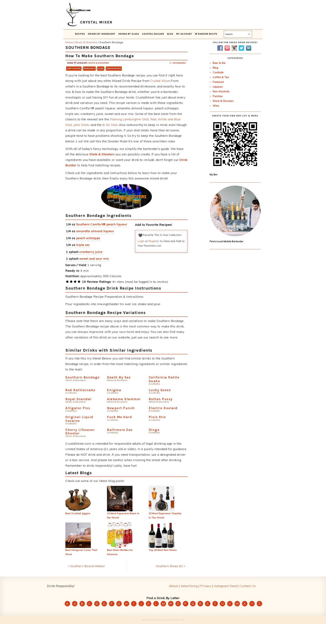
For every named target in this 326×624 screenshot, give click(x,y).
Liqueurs (218, 86)
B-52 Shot (110, 125)
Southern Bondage (82, 377)
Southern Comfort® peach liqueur (101, 224)
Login (141, 241)
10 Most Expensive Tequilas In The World (165, 515)
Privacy (205, 586)
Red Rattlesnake (80, 390)
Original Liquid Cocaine (79, 419)
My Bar (214, 174)
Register (154, 241)
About (173, 586)
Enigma (114, 390)
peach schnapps (88, 238)
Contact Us (248, 586)
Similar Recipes (114, 69)
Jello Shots (81, 125)
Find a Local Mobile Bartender (226, 241)
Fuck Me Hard (119, 417)
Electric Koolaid (163, 408)
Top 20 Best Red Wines (163, 550)
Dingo (154, 430)
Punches (218, 96)
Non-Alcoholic (221, 91)
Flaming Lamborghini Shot (129, 119)
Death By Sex (119, 377)
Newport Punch (121, 408)
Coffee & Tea (221, 77)
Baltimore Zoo (120, 430)
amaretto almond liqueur (95, 231)
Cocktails (218, 72)
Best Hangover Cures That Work (81, 552)
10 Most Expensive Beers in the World (123, 515)
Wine (216, 105)
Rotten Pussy (161, 399)
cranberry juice (91, 252)
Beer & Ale (219, 62)
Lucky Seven (160, 390)
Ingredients (89, 69)
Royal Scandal (78, 399)
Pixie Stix (157, 417)
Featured (218, 81)
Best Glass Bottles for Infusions (120, 552)
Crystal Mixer (160, 81)
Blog (215, 67)
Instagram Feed (225, 586)
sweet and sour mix (94, 258)
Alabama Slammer (124, 399)
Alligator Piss (77, 408)
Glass (100, 69)
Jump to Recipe (74, 69)
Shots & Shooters (98, 63)
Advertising (189, 586)
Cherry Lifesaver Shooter (80, 431)
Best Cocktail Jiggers (77, 513)
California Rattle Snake (164, 379)
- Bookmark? (178, 63)
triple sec (83, 245)
